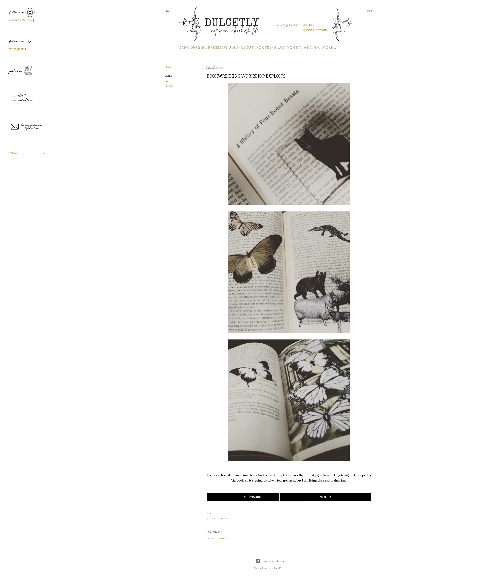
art (166, 81)
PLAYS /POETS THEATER (297, 47)
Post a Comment (217, 538)
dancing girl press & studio (208, 47)
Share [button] (168, 67)
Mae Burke (280, 568)
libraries (169, 86)
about (247, 47)
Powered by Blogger (273, 560)
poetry (263, 47)
